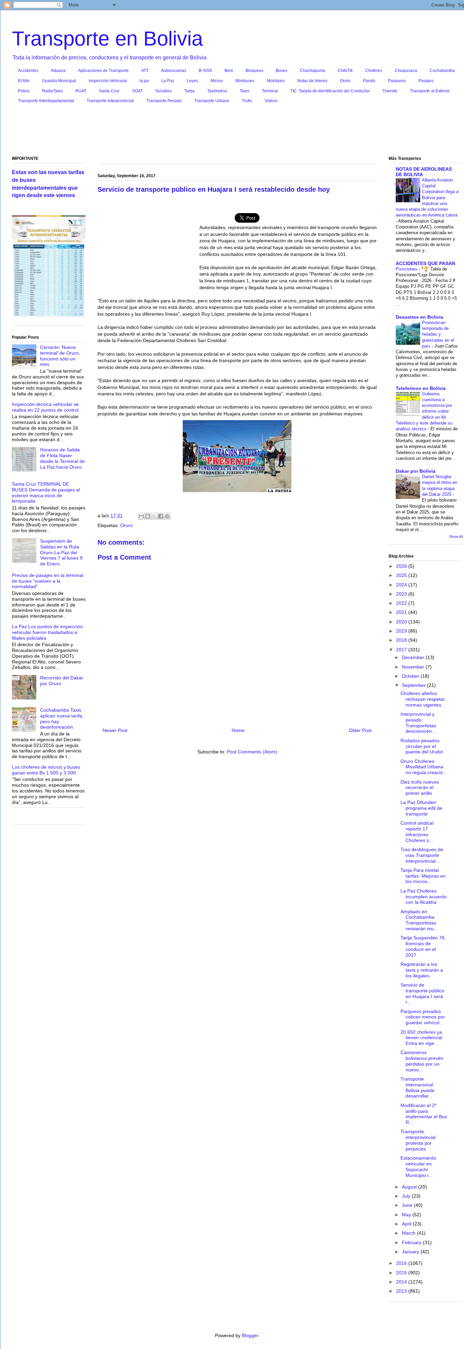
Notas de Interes (312, 80)
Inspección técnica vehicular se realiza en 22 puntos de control (45, 407)
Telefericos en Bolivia (421, 388)
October (411, 676)
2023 (402, 594)
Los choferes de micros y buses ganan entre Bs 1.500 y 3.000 (46, 769)
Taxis (244, 91)
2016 (402, 1263)
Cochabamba (442, 70)
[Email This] (141, 516)
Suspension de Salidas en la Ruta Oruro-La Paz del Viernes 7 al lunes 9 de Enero (61, 552)
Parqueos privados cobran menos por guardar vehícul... (422, 1017)
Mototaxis (276, 80)
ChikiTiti (345, 70)
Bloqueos (254, 70)
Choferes (373, 70)
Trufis (247, 100)
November (414, 667)
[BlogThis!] (147, 516)
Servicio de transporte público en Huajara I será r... (422, 993)
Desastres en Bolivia (419, 317)
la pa (144, 80)
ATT (144, 70)
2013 (402, 1291)
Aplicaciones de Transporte (103, 70)
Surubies (163, 91)
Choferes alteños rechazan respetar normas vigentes (422, 699)
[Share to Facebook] (160, 516)
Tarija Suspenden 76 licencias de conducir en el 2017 (422, 946)
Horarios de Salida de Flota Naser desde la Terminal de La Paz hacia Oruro (62, 458)
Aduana (58, 70)
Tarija (189, 91)
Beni (229, 70)
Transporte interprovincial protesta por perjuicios (417, 1140)
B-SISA (205, 70)
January (411, 1251)
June (408, 1205)
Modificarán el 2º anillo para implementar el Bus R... (423, 1114)
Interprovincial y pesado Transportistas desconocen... (418, 722)
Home (238, 730)
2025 (402, 575)
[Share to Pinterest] (167, 516)
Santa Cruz (109, 91)
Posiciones (407, 268)
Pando (369, 80)
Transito (389, 91)
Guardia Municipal (59, 80)
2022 (402, 603)
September (414, 685)
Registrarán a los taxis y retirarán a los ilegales (421, 969)
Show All (456, 537)
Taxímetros (217, 91)
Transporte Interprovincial (110, 100)
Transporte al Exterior (430, 91)
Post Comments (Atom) (252, 751)
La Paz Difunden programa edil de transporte (421, 808)
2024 (402, 584)
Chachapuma (312, 70)
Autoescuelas (173, 70)
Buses (281, 70)
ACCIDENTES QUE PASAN (425, 263)
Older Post (360, 730)
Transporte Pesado (164, 100)
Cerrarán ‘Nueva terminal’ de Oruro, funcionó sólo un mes (60, 355)
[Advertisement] (237, 131)
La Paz (167, 80)
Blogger (250, 1335)
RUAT (80, 91)
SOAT (137, 91)
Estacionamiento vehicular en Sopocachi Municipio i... (418, 1166)
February (412, 1242)
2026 (402, 566)
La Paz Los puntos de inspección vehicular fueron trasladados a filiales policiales (47, 632)
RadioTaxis (52, 91)
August (410, 1186)
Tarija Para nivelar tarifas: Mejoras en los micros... (423, 875)
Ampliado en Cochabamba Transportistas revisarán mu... (419, 920)
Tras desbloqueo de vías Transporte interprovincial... (421, 855)
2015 (402, 1272)
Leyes (192, 80)
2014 (402, 1282)
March (409, 1233)
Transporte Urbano (211, 100)
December (414, 657)
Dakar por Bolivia (415, 471)
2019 (402, 631)
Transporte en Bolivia (107, 38)
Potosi (24, 91)
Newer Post (115, 730)
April (407, 1223)
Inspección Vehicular (108, 80)
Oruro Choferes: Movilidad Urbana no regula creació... (423, 766)
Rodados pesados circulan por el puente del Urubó (421, 746)
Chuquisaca (406, 70)
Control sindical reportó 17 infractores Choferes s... (416, 831)
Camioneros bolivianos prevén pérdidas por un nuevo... (421, 1061)
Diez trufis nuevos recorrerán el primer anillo (419, 787)
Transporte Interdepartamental (46, 100)
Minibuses (244, 80)
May (407, 1214)
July (407, 1196)
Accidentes (28, 70)
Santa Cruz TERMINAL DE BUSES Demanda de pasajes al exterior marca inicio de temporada (46, 492)
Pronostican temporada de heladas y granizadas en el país (438, 334)
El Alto (24, 80)
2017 (402, 649)
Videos (271, 100)
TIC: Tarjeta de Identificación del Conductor (330, 91)
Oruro (345, 80)
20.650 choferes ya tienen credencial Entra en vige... (421, 1037)
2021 (402, 612)
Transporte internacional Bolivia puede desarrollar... (417, 1087)
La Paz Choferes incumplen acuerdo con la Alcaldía (423, 896)
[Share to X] (154, 516)
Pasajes (425, 80)
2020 (402, 621)
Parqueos (397, 80)
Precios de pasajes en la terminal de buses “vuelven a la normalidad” (47, 581)
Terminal (270, 91)
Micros (217, 80)
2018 (402, 640)
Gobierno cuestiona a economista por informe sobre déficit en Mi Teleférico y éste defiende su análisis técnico (424, 411)
